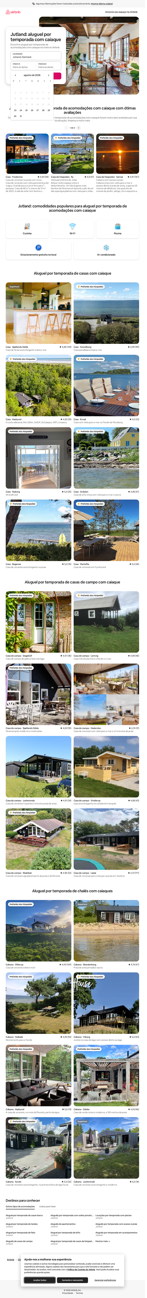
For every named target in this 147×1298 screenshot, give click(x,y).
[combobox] (36, 57)
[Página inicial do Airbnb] (13, 12)
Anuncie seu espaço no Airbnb (121, 12)
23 (15, 110)
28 (43, 110)
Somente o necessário (72, 1280)
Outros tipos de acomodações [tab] (20, 1206)
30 (15, 116)
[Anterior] (66, 128)
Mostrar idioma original (102, 3)
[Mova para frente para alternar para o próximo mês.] (48, 75)
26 (32, 110)
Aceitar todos (39, 1280)
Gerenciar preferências (105, 1280)
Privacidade (67, 1293)
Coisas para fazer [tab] (47, 1206)
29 (49, 110)
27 (37, 110)
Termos (79, 1293)
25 (26, 110)
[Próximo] (78, 128)
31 (21, 116)
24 (21, 110)
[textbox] (23, 67)
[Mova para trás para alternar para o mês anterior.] (15, 75)
